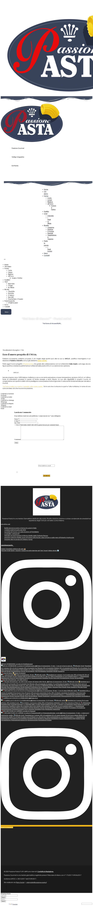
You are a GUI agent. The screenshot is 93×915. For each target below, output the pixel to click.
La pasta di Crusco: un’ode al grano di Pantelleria (21, 532)
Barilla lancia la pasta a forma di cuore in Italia (20, 528)
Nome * (16, 419)
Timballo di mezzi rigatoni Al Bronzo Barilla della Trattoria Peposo (26, 536)
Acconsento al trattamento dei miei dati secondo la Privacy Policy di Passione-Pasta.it (47, 472)
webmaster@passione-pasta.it (36, 882)
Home (34, 323)
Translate (15, 904)
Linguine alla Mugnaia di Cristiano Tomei (18, 539)
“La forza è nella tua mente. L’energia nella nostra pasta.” (23, 386)
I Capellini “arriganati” (12, 534)
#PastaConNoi (28, 364)
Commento (17, 439)
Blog (37, 323)
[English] (6, 260)
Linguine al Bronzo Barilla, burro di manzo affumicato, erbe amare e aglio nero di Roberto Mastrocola (39, 537)
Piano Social (20, 882)
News (6, 312)
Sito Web (17, 423)
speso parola (42, 360)
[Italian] (4, 260)
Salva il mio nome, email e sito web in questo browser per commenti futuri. (37, 425)
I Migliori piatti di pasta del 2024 (15, 530)
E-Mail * (16, 421)
